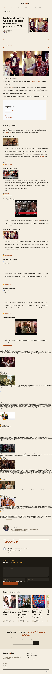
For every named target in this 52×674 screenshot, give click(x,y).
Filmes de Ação (8, 112)
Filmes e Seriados (12, 7)
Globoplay (26, 7)
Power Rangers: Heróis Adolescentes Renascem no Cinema (23, 614)
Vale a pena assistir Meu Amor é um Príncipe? (9, 612)
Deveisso (26, 3)
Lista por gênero (8, 43)
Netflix (31, 7)
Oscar (7, 132)
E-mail (28, 577)
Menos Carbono (30, 661)
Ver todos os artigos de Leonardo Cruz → (20, 532)
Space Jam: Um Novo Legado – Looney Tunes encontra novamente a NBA (38, 614)
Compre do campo (31, 659)
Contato (28, 657)
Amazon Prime (5, 7)
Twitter (4, 665)
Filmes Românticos (8, 117)
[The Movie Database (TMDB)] (47, 671)
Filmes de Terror (8, 115)
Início (5, 11)
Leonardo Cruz (9, 30)
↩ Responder (9, 552)
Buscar (46, 7)
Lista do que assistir (8, 45)
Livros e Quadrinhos (20, 7)
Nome (4, 577)
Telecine (35, 7)
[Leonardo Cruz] (4, 31)
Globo (11, 132)
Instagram (5, 667)
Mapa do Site (29, 653)
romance (42, 156)
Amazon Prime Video (36, 81)
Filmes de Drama (8, 113)
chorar (4, 84)
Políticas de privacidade (32, 655)
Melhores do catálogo (9, 110)
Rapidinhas (40, 7)
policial (39, 220)
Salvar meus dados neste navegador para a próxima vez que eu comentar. (16, 581)
